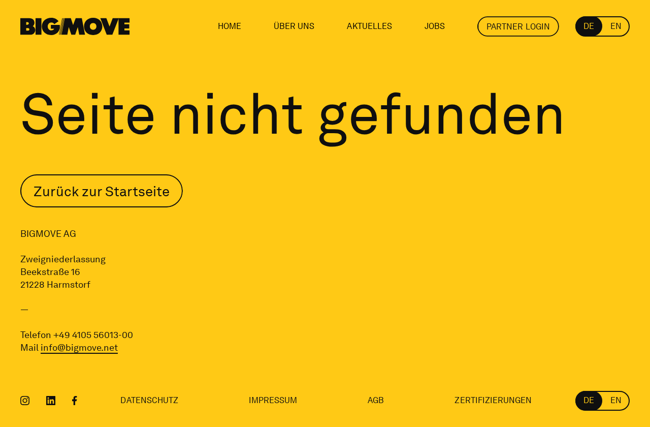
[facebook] (74, 400)
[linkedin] (51, 400)
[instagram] (25, 400)
